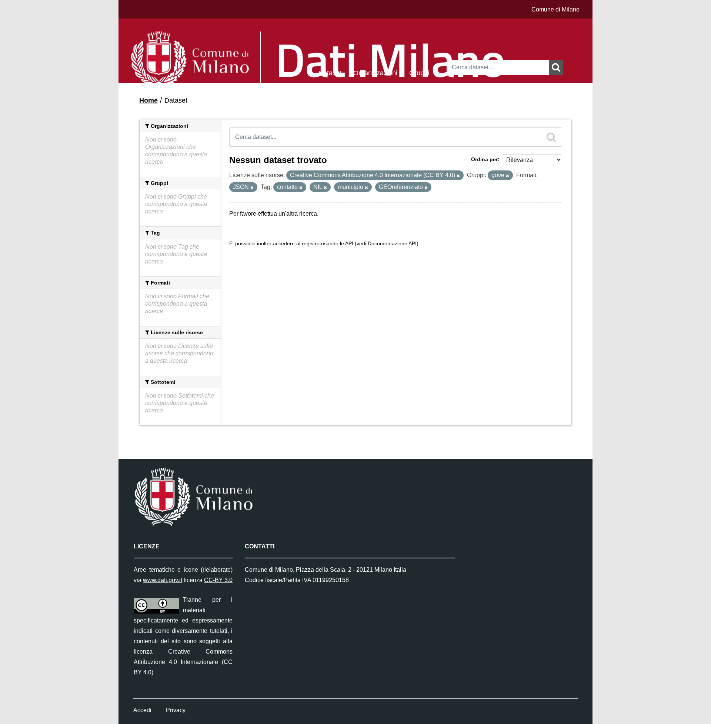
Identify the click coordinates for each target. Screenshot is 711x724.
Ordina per (484, 159)
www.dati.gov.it (162, 580)
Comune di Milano (555, 9)
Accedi (142, 710)
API (349, 243)
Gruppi (419, 72)
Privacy (176, 710)
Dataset (329, 72)
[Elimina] (458, 175)
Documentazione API (392, 243)
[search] (551, 137)
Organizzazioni (375, 72)
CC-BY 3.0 (218, 580)
